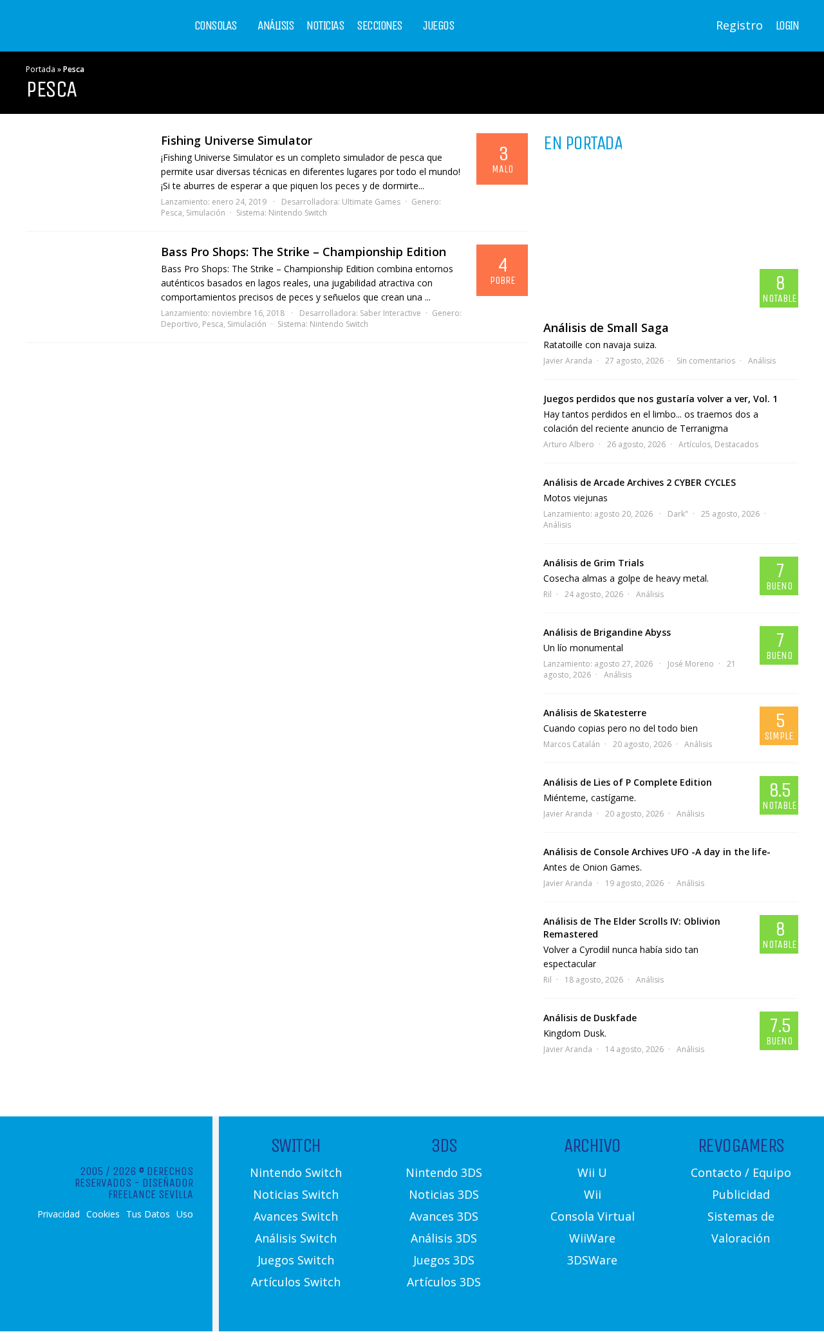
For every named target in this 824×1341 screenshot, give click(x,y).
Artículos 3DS (444, 1282)
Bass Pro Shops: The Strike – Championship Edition (303, 251)
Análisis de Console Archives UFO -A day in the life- (657, 852)
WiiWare (592, 1238)
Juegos (438, 25)
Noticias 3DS (444, 1194)
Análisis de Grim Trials (593, 563)
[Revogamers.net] (81, 35)
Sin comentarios (706, 360)
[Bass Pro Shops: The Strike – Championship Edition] (87, 277)
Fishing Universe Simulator (236, 140)
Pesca (171, 212)
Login (787, 25)
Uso (184, 1214)
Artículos (695, 444)
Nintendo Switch (297, 212)
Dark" (678, 513)
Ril (547, 594)
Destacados (736, 444)
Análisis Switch (296, 1238)
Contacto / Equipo (741, 1172)
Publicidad (741, 1194)
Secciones (379, 25)
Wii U (592, 1172)
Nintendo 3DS (444, 1172)
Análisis (276, 25)
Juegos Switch (296, 1260)
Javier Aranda (567, 360)
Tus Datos (148, 1214)
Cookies (103, 1214)
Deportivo (179, 324)
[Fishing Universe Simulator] (87, 165)
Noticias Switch (296, 1194)
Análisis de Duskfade (590, 1018)
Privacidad (58, 1214)
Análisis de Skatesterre (594, 713)
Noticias (325, 25)
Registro (739, 25)
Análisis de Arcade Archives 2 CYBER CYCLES (639, 482)
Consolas (215, 25)
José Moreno (691, 663)
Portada (40, 69)
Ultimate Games (371, 201)
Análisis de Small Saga (606, 327)
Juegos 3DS (443, 1260)
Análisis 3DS (444, 1238)
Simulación (205, 212)
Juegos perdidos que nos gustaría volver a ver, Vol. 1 (660, 399)
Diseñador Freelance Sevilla (150, 1188)
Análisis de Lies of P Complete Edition (627, 782)
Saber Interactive (390, 313)
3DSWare (592, 1260)
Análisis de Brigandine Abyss (607, 632)
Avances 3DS (443, 1216)
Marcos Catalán (571, 744)
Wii (592, 1194)
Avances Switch (296, 1216)
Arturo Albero (568, 444)
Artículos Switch (296, 1282)
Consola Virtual (592, 1216)
